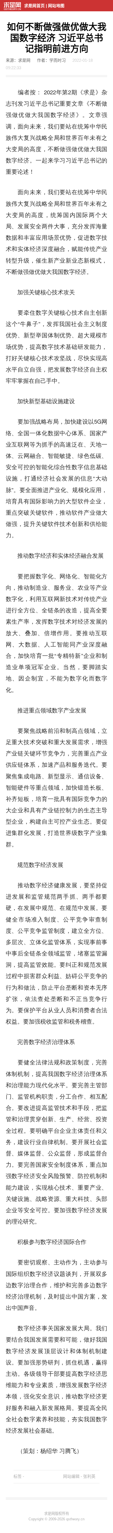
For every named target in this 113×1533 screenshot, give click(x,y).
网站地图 (56, 6)
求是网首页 (34, 6)
